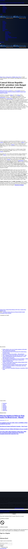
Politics (4, 27)
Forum (4, 10)
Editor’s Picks (8, 32)
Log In (2, 545)
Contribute (5, 8)
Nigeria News (2, 420)
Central (7, 98)
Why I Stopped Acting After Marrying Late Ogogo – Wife (15, 355)
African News (3, 309)
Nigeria (4, 25)
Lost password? (3, 548)
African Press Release (10, 309)
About (4, 6)
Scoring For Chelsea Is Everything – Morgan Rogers (13, 354)
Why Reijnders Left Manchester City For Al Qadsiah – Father (15, 358)
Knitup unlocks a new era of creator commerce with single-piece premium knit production (15, 350)
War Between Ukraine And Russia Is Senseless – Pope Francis (13, 426)
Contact (4, 12)
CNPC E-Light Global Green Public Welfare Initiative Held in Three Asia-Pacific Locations (15, 363)
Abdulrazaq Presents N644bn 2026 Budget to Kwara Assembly (14, 429)
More (4, 30)
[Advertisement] (14, 62)
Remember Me (5, 547)
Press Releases (8, 36)
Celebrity (4, 23)
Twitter (1, 151)
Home (4, 21)
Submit (14, 514)
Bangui (12, 144)
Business (4, 22)
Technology (5, 29)
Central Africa (23, 309)
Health (6, 34)
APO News (17, 309)
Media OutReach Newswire (11, 37)
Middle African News (3, 90)
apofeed (10, 90)
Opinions (7, 35)
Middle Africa (3, 310)
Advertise (5, 7)
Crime (4, 24)
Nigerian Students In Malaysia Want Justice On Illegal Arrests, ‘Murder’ (12, 416)
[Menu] (0, 43)
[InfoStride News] (13, 18)
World (6, 38)
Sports (4, 28)
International (2, 97)
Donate (4, 9)
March (11, 95)
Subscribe (2, 42)
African (18, 95)
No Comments (18, 90)
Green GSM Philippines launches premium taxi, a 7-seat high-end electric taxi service (14, 357)
